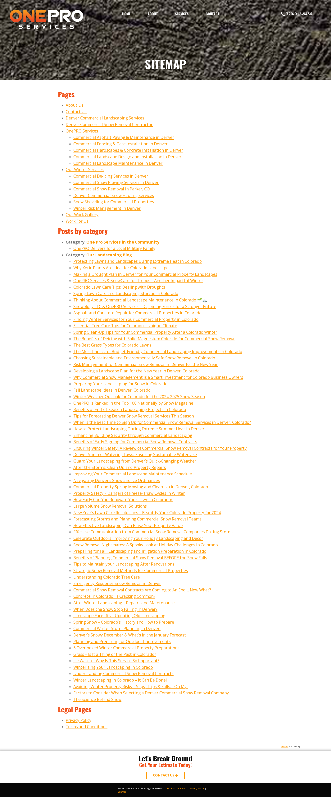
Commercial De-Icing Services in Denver (110, 176)
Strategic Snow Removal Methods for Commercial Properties (130, 570)
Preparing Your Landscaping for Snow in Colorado (120, 383)
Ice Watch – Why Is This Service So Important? (116, 660)
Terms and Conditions (86, 726)
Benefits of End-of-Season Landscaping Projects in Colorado (129, 409)
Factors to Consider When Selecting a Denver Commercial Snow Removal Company (151, 693)
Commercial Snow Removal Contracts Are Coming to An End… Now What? (142, 590)
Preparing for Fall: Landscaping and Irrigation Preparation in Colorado (139, 551)
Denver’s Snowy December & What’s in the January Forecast (129, 635)
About (153, 13)
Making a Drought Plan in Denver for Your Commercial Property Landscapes (145, 274)
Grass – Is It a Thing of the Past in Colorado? (114, 654)
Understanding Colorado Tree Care (106, 577)
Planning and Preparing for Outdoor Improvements (122, 641)
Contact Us (76, 111)
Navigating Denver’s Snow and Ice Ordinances (116, 480)
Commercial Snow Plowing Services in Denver (116, 182)
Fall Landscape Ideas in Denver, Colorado (112, 390)
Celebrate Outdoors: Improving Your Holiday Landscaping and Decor (138, 538)
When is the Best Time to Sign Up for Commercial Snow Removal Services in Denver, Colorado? (162, 422)
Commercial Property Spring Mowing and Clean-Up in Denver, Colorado (141, 486)
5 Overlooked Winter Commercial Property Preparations (126, 647)
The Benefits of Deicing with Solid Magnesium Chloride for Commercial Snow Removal (154, 338)
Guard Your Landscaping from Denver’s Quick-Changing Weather (134, 461)
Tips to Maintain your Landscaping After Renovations (123, 564)
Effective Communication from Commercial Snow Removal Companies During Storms (153, 531)
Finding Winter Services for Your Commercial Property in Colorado (135, 319)
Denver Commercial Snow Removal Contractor (109, 124)
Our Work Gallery (82, 214)
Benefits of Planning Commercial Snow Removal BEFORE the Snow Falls (140, 557)
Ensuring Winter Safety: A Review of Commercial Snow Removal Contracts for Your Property (160, 448)
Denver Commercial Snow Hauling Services (113, 195)
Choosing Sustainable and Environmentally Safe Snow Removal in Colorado (144, 358)
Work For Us (77, 221)
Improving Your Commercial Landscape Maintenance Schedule (132, 474)
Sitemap (122, 791)
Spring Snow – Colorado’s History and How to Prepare (123, 622)
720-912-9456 (299, 14)
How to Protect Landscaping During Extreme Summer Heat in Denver (138, 428)
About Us (74, 105)
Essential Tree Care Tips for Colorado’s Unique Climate (125, 325)
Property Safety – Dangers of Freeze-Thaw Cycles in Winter (129, 493)
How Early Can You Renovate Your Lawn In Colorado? (123, 499)
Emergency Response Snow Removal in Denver (117, 583)
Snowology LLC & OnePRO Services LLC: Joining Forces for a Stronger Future (144, 306)
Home (126, 13)
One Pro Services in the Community (122, 242)
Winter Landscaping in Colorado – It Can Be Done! (120, 680)
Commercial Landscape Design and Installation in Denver (127, 156)
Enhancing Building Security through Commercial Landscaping (132, 435)
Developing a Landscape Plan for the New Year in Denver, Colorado (136, 371)
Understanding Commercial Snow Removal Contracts (123, 673)
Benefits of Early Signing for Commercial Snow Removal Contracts (135, 441)
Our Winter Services (85, 169)
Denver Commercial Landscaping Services (105, 118)
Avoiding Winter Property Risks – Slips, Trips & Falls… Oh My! (130, 686)
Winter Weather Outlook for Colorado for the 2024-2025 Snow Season (139, 396)
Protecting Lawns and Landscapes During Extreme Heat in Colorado (137, 261)
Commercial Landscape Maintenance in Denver (118, 163)
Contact (213, 13)
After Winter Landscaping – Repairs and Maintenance (124, 602)
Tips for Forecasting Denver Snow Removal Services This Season (133, 416)
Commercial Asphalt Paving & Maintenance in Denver (123, 137)
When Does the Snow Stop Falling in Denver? (115, 609)
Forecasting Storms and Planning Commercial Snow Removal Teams (137, 519)
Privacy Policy (78, 720)
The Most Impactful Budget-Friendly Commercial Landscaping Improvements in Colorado (157, 351)
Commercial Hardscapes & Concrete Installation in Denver (128, 150)
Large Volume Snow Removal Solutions (110, 506)
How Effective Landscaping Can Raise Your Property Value (128, 525)
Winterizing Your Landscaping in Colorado (113, 667)
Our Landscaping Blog (109, 255)
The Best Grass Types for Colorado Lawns (112, 345)
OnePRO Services (82, 131)
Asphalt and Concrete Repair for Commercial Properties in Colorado (137, 312)
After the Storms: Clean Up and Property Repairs (119, 467)
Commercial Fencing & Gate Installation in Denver (121, 144)
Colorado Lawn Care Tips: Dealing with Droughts (119, 287)
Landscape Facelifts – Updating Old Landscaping (119, 615)
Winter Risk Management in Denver (107, 208)
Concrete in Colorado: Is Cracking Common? (114, 596)
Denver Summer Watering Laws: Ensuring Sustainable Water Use (135, 454)
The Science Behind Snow (97, 699)
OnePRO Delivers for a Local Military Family (114, 248)
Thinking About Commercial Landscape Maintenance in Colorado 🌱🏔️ (140, 300)
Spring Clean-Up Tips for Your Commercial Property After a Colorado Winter (145, 332)
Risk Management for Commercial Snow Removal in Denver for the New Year (145, 364)
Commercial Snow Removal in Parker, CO (111, 189)
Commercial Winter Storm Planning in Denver (117, 628)
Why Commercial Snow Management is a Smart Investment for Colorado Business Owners (158, 377)
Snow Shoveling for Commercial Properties (113, 201)
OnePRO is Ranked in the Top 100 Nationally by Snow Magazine (133, 403)
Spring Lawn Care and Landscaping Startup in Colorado (125, 293)
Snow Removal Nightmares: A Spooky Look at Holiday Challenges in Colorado (145, 545)
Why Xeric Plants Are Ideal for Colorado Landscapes (121, 267)
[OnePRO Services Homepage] (46, 19)
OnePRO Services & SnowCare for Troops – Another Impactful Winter (138, 280)
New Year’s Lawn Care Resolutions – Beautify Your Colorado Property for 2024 (147, 512)
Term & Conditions (176, 788)
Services (181, 13)
